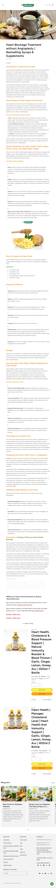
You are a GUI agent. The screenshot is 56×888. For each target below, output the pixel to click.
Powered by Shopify (16, 883)
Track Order (23, 840)
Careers (5, 862)
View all (53, 782)
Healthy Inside (7, 865)
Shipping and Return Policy (11, 856)
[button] (2, 5)
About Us (22, 852)
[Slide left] (24, 829)
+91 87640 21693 (41, 858)
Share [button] (9, 63)
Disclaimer (6, 840)
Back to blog (29, 623)
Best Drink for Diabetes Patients (12, 805)
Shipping (41, 678)
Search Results (23, 855)
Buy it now (42, 694)
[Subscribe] (26, 873)
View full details (47, 699)
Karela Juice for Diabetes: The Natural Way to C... (39, 805)
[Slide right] (31, 829)
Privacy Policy (7, 843)
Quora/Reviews (13, 599)
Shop (21, 849)
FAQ (21, 843)
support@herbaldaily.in (43, 863)
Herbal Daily (9, 883)
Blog (21, 846)
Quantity (33, 682)
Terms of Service (8, 859)
